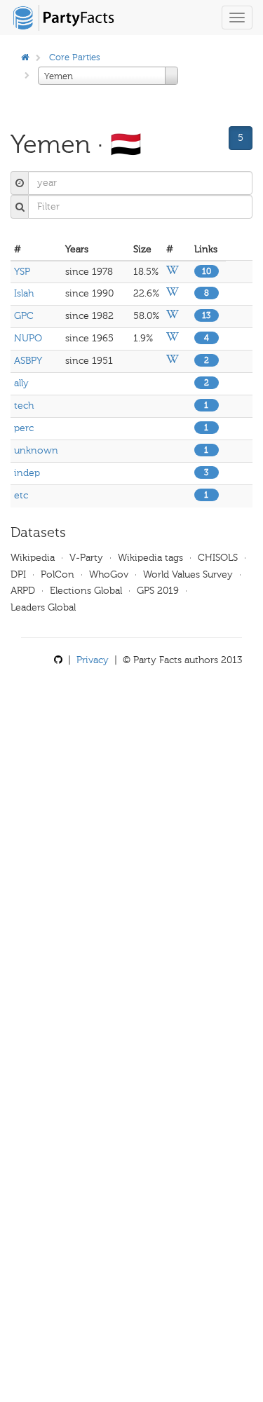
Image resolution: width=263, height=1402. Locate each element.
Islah (24, 293)
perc (24, 428)
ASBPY (28, 361)
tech (24, 405)
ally (21, 383)
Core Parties (74, 57)
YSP (22, 272)
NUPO (28, 338)
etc (21, 495)
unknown (36, 450)
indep (27, 473)
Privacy (92, 660)
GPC (24, 316)
